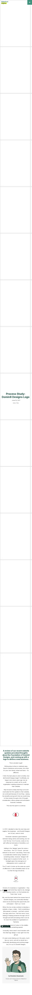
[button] (29, 2)
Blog (18, 402)
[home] (4, 2)
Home (14, 402)
